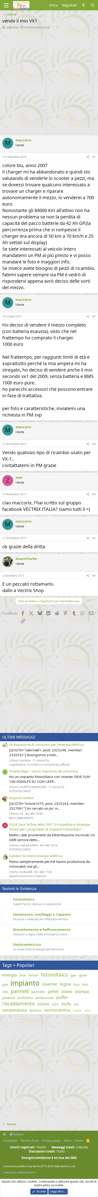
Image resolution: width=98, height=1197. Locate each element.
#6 (94, 576)
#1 (94, 157)
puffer (62, 997)
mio (85, 984)
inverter (49, 984)
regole (77, 1010)
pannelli (20, 991)
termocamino (57, 1010)
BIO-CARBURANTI (21, 818)
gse (5, 984)
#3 (94, 444)
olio (5, 991)
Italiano (18, 1134)
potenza (8, 997)
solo (55, 1004)
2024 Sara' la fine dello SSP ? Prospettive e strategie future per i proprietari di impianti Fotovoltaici (49, 826)
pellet (53, 991)
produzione (45, 997)
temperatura (14, 1010)
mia (76, 984)
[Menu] (6, 5)
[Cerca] (92, 5)
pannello (38, 991)
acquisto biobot (21, 797)
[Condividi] (88, 157)
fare (23, 975)
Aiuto (67, 1140)
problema (25, 997)
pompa (82, 991)
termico (35, 1010)
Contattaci (10, 1140)
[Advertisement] (49, 81)
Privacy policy (51, 1140)
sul (76, 1004)
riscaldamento (18, 1003)
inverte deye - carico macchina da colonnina (43, 771)
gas (73, 975)
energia (9, 975)
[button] (4, 1134)
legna (65, 984)
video (87, 1010)
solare (43, 1004)
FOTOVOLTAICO (20, 791)
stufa (66, 1004)
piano (67, 991)
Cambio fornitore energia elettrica (35, 855)
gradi (83, 975)
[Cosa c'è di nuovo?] (83, 5)
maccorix (12, 27)
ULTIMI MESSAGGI (18, 737)
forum (33, 975)
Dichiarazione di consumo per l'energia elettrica (46, 744)
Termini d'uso (30, 1140)
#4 (94, 494)
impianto (24, 983)
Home (79, 1140)
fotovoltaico (54, 974)
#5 (94, 538)
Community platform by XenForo (39, 1166)
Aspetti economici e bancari (27, 876)
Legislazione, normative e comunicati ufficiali (39, 764)
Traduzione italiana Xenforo (19, 1172)
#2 (94, 316)
